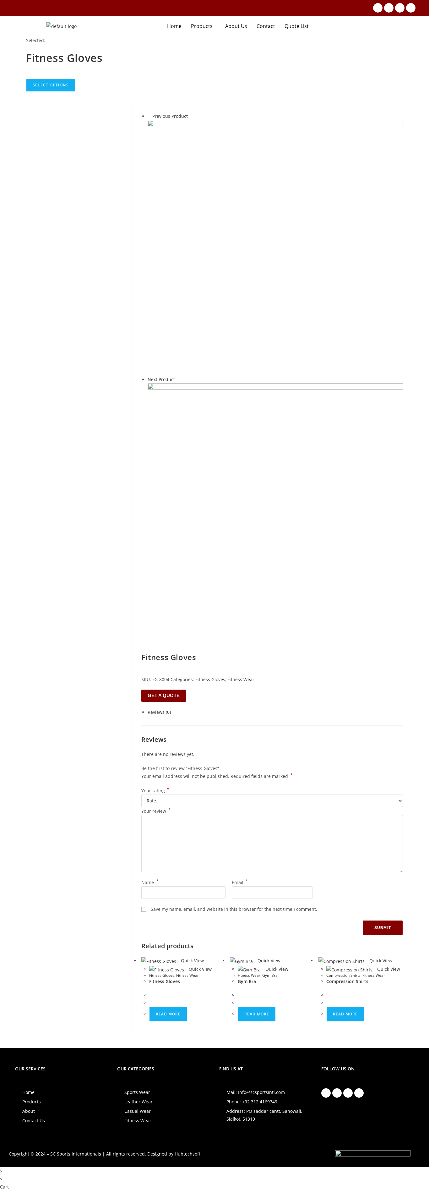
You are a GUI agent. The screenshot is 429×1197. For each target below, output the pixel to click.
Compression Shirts (343, 975)
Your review (156, 811)
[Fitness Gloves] (275, 247)
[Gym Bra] (275, 510)
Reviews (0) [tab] (159, 712)
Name (150, 882)
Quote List (297, 26)
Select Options (51, 85)
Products (202, 26)
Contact (266, 26)
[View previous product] (149, 116)
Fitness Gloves (210, 679)
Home (174, 26)
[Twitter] (400, 8)
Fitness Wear (240, 679)
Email (240, 882)
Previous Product (170, 116)
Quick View (192, 961)
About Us (236, 26)
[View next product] (178, 379)
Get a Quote (164, 695)
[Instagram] (389, 8)
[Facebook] (378, 8)
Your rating (155, 791)
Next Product (161, 379)
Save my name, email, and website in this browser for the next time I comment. (234, 909)
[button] (203, 26)
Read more (168, 1014)
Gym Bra (270, 975)
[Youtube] (410, 8)
